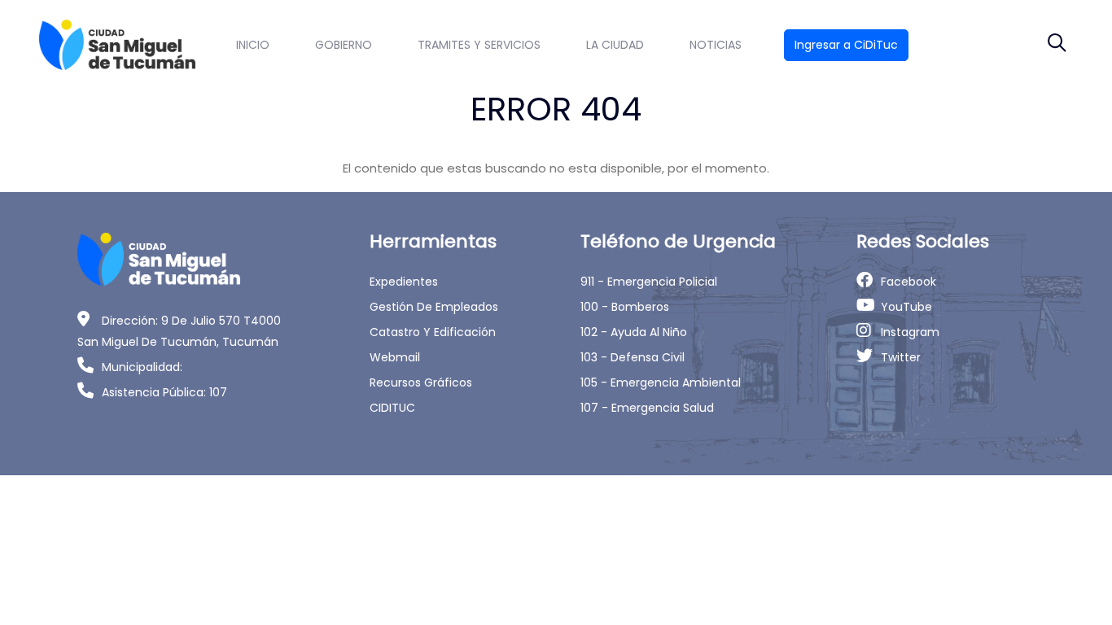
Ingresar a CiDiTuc (846, 45)
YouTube (906, 307)
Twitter (901, 357)
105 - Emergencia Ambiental (660, 382)
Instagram (910, 332)
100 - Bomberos (624, 307)
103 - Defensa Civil (632, 357)
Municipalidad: (142, 367)
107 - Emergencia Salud (647, 408)
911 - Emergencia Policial (648, 281)
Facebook (908, 281)
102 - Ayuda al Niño (633, 332)
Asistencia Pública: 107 (164, 392)
